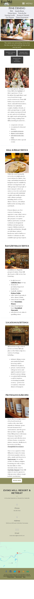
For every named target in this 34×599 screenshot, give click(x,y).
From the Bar (22, 13)
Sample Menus (19, 11)
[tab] (12, 37)
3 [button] (17, 37)
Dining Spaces (12, 13)
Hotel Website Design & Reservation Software (14, 575)
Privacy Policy (10, 577)
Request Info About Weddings (17, 60)
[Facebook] (6, 571)
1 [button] (12, 37)
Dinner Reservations (22, 17)
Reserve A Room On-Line (10, 53)
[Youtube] (19, 571)
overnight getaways (17, 131)
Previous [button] (5, 30)
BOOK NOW (17, 480)
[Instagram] (11, 571)
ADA (24, 577)
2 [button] (14, 37)
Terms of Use (19, 577)
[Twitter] (15, 571)
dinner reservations (17, 133)
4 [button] (19, 37)
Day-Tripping (10, 17)
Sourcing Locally (10, 15)
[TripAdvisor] (28, 571)
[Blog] (23, 571)
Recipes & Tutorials (23, 15)
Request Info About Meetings (23, 53)
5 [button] (22, 37)
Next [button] (28, 30)
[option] (17, 30)
